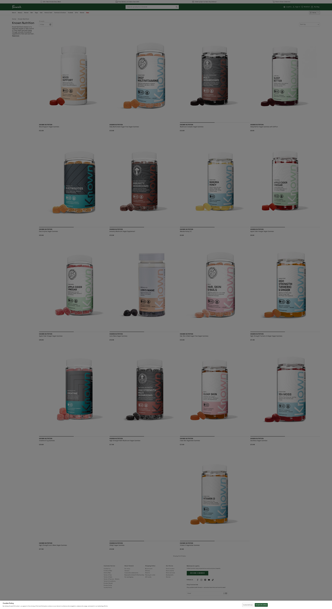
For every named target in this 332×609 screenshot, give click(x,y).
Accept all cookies (261, 604)
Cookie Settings (248, 604)
